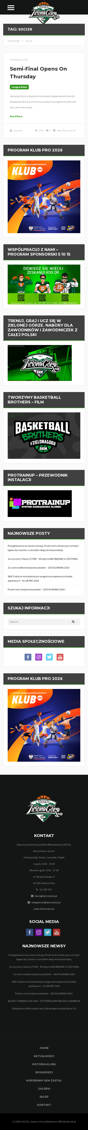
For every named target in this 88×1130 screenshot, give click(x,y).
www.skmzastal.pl (44, 908)
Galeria (44, 1088)
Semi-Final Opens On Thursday (38, 73)
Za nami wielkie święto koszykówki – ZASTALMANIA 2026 (38, 567)
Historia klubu (44, 1064)
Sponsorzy (44, 1072)
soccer (72, 130)
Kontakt (44, 1104)
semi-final (62, 130)
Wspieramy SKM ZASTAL (44, 1080)
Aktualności (44, 1056)
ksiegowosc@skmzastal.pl (46, 902)
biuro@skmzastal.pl (46, 895)
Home (44, 1048)
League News (19, 87)
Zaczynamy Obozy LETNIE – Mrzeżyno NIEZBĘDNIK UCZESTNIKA (43, 558)
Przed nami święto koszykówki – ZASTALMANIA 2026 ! (36, 589)
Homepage (14, 40)
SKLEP (44, 1096)
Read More (16, 116)
